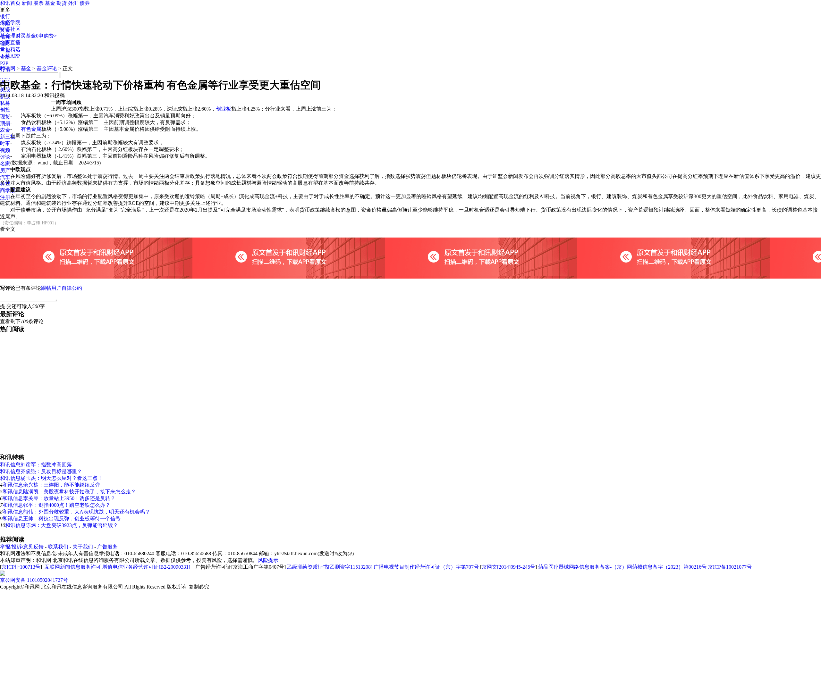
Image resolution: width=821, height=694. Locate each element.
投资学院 (10, 22)
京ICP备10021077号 (730, 567)
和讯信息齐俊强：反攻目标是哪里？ (41, 471)
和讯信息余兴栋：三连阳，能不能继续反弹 (51, 485)
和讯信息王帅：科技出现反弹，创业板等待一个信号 (62, 518)
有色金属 (31, 129)
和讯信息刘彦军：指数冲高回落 (36, 464)
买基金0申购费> (39, 35)
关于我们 (82, 546)
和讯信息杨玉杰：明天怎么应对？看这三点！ (51, 478)
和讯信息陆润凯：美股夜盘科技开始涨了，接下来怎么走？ (69, 491)
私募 (5, 103)
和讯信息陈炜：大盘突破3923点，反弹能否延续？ (61, 525)
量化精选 (10, 49)
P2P (4, 63)
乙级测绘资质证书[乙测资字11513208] (329, 567)
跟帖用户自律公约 (61, 288)
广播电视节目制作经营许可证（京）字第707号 (426, 567)
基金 (50, 3)
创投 (5, 110)
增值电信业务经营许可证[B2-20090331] (146, 567)
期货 (61, 3)
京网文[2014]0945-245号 (508, 567)
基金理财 (10, 35)
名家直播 (10, 42)
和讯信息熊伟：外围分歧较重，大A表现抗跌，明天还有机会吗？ (76, 511)
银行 (5, 16)
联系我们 (58, 546)
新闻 (27, 3)
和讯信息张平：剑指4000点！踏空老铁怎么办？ (56, 505)
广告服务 (107, 546)
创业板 (223, 109)
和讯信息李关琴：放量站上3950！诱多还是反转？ (59, 498)
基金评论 (47, 68)
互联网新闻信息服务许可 (73, 567)
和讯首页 (10, 3)
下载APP (10, 56)
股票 (38, 3)
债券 (85, 3)
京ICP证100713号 (21, 567)
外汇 (73, 3)
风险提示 (268, 560)
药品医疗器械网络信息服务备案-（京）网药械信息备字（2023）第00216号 (622, 567)
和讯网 (7, 68)
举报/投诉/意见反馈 (22, 546)
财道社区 (10, 29)
